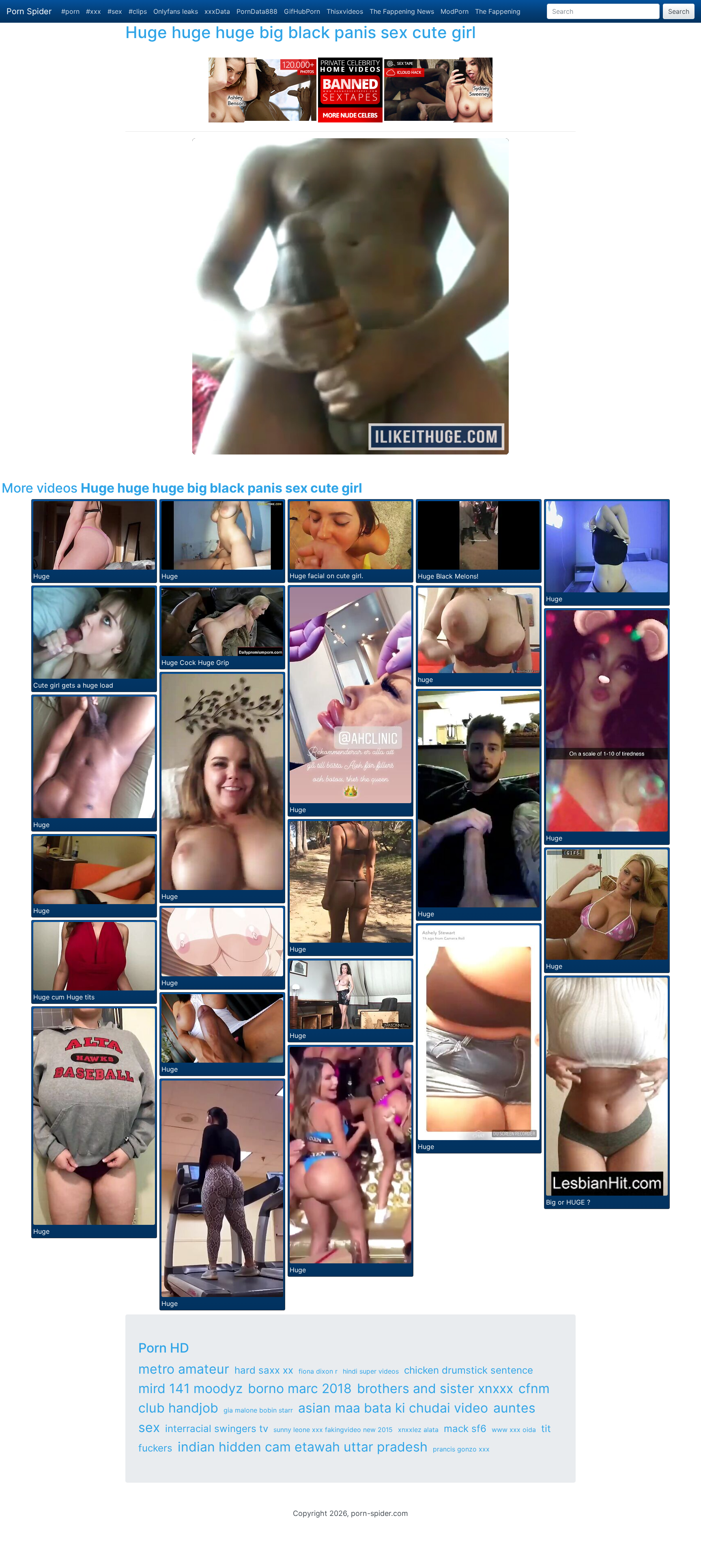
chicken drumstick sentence (468, 1370)
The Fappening (497, 11)
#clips (138, 11)
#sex (115, 11)
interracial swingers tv (216, 1428)
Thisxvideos (345, 11)
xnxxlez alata (418, 1430)
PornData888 (257, 11)
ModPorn (455, 11)
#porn (70, 11)
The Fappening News (402, 11)
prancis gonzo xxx (461, 1449)
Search (678, 11)
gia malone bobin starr (258, 1410)
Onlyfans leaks (175, 11)
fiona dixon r (318, 1371)
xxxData (217, 11)
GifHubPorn (302, 11)
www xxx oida (514, 1430)
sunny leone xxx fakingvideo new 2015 (333, 1430)
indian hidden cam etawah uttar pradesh (303, 1447)
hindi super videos (371, 1371)
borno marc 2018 (300, 1388)
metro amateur (183, 1369)
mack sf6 (465, 1428)
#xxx (93, 11)
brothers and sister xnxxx (435, 1388)
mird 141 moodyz (190, 1388)
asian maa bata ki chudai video (393, 1408)
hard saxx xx (263, 1370)
